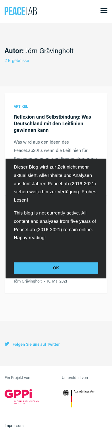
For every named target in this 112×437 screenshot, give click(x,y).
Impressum (14, 425)
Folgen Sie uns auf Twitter (35, 344)
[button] (15, 250)
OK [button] (56, 268)
